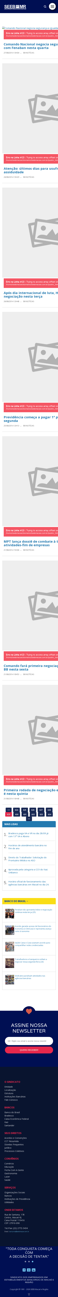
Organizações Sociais (14, 1192)
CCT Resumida (11, 1141)
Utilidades (9, 1202)
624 (16, 810)
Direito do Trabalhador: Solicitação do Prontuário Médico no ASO (27, 859)
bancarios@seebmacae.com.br (19, 1231)
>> (29, 818)
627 (41, 810)
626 (32, 810)
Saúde (7, 1179)
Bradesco (9, 1115)
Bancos (8, 1195)
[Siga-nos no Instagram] (28, 1270)
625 (24, 810)
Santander (9, 1125)
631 (24, 814)
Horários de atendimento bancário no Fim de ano (27, 847)
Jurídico (7, 1147)
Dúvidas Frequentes (14, 1144)
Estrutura (8, 1093)
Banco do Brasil (12, 1112)
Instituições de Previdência (17, 1199)
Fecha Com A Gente (14, 1170)
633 (41, 814)
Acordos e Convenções (15, 1138)
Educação (9, 1166)
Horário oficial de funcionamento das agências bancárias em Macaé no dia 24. (28, 883)
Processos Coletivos (14, 1151)
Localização (10, 1090)
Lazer (7, 1176)
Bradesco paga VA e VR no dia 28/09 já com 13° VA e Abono (28, 835)
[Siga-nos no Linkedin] (33, 1270)
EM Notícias (28, 53)
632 (33, 814)
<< (8, 810)
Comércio (9, 1163)
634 (49, 814)
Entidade (8, 1086)
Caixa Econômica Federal (16, 1118)
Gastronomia (10, 1173)
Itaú (6, 1122)
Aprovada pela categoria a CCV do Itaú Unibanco (28, 871)
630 (16, 814)
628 (49, 810)
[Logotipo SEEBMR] (15, 13)
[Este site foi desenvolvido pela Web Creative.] (29, 1294)
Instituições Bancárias (15, 1096)
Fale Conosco (11, 1099)
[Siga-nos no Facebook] (24, 1270)
